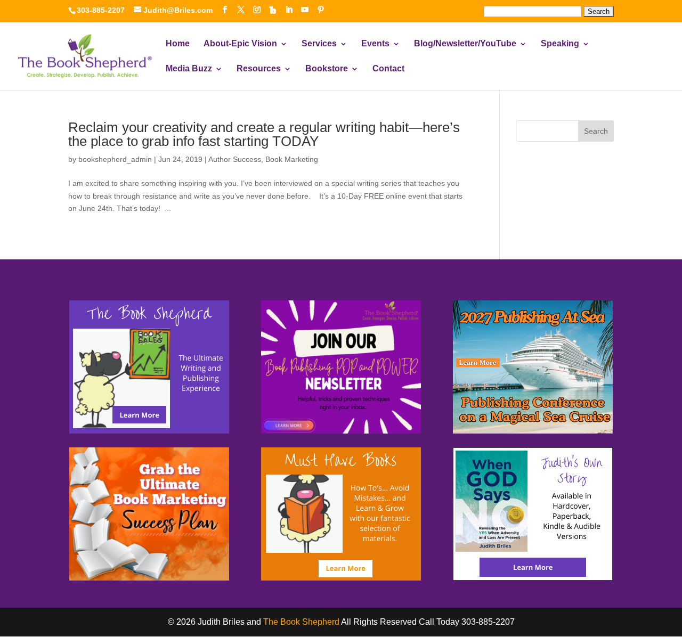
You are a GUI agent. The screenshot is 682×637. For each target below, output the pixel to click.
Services (319, 44)
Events (375, 44)
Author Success (234, 159)
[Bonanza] (273, 10)
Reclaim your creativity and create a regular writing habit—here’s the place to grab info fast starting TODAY (264, 134)
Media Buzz (189, 69)
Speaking (560, 44)
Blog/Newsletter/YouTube (465, 44)
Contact (388, 69)
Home (178, 44)
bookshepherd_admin (115, 159)
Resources (259, 69)
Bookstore (326, 69)
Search (596, 131)
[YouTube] (304, 10)
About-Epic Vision (240, 44)
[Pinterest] (320, 10)
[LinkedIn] (289, 10)
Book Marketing (291, 159)
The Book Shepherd (301, 621)
